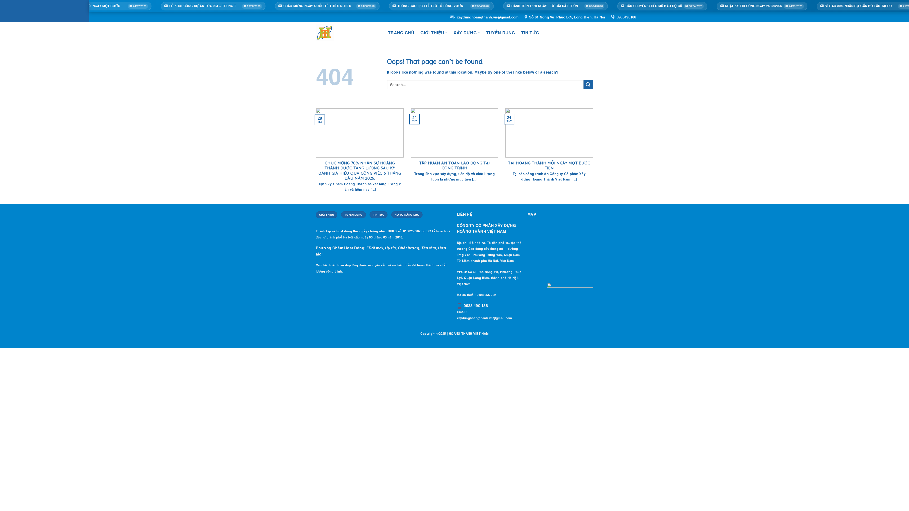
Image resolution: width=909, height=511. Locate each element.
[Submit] (588, 84)
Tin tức (530, 32)
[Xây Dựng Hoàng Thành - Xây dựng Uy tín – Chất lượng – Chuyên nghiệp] (348, 32)
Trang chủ (401, 32)
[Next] (593, 156)
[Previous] (315, 156)
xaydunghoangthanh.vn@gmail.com (487, 17)
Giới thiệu (432, 32)
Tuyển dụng (500, 32)
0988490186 (626, 17)
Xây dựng (465, 32)
